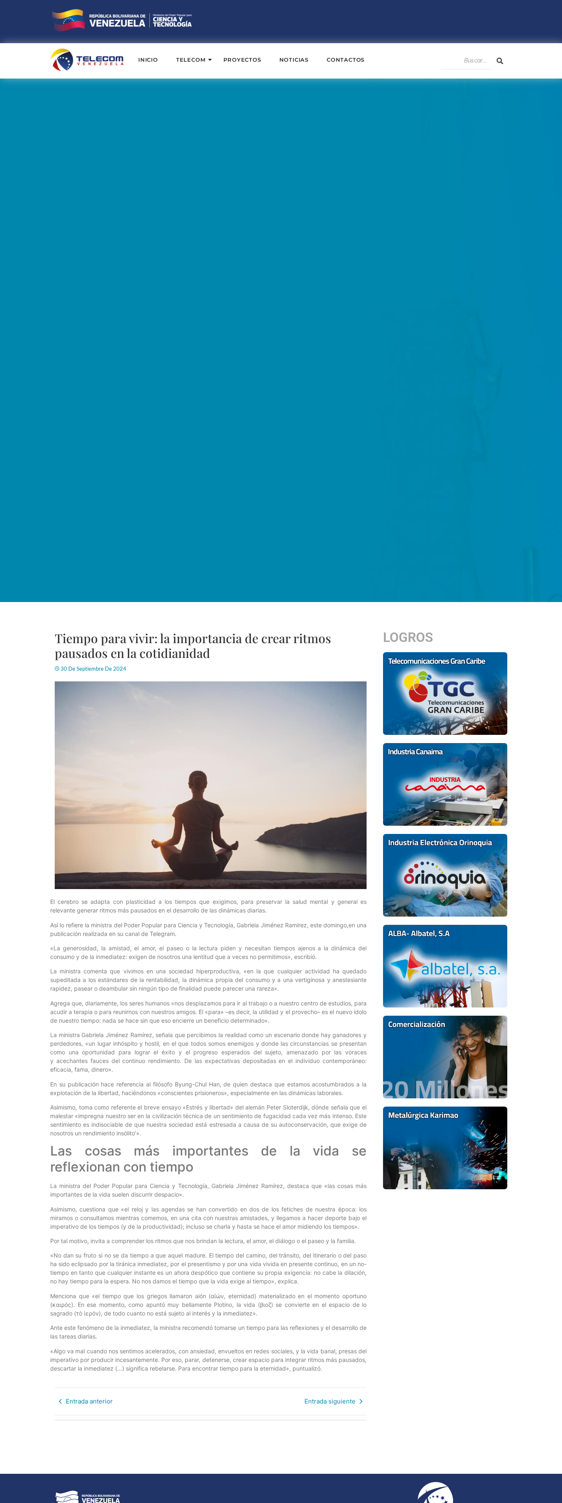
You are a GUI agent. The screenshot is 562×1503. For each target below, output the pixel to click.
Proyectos (242, 59)
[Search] (500, 60)
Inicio (148, 59)
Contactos (346, 59)
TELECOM (191, 59)
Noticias (294, 59)
